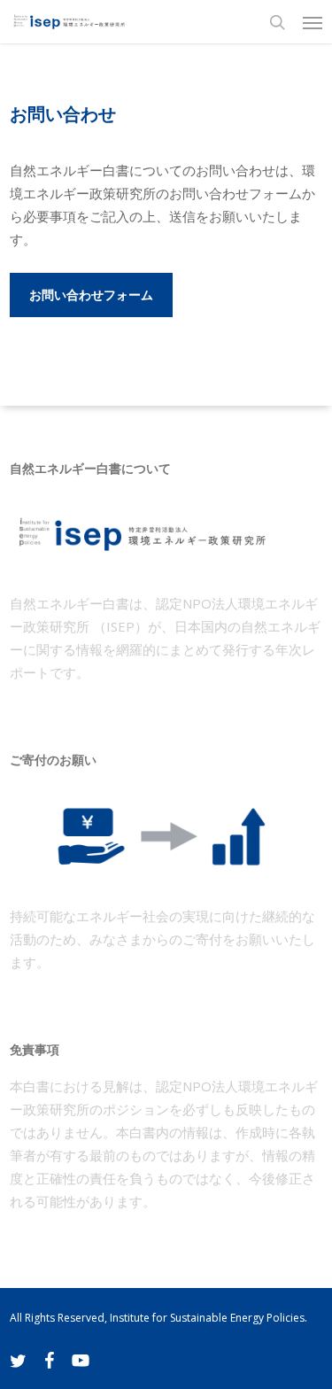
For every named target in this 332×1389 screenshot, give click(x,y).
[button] (312, 22)
